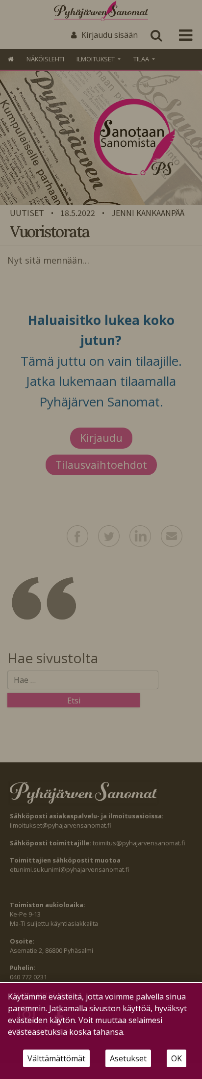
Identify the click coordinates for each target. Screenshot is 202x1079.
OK (176, 1058)
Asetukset (128, 1058)
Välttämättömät (56, 1058)
